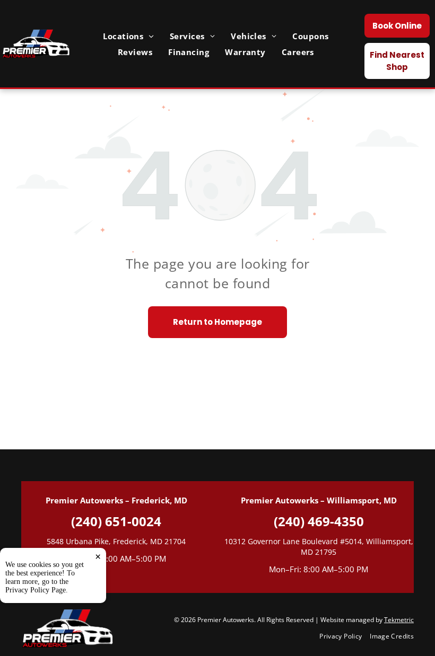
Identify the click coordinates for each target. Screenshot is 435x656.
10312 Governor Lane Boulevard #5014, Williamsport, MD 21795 (318, 546)
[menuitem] (128, 36)
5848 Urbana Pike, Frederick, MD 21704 (116, 541)
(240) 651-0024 (116, 521)
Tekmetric (399, 619)
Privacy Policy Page (35, 590)
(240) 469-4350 (319, 521)
